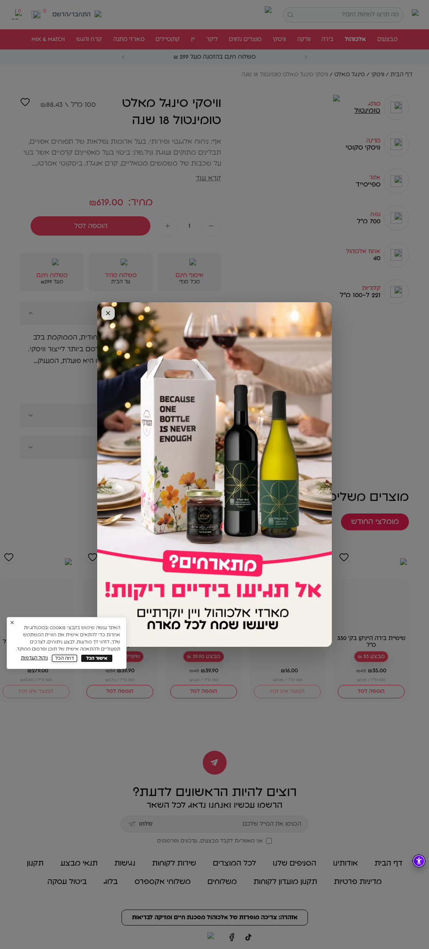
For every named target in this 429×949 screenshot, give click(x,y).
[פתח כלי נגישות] (419, 861)
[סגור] (108, 313)
